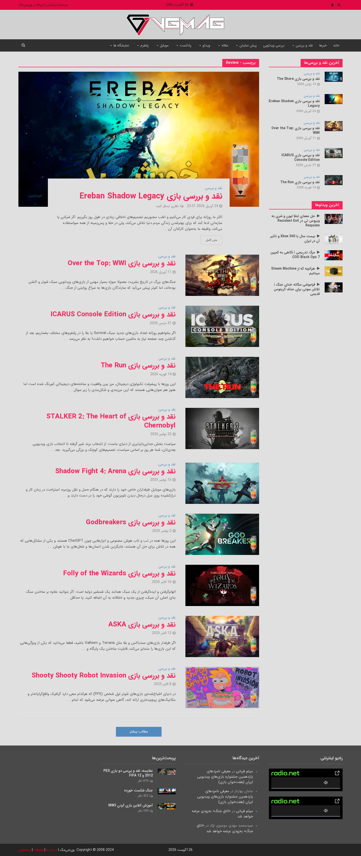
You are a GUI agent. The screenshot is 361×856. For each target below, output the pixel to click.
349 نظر (143, 810)
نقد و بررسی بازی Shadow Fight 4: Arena (115, 471)
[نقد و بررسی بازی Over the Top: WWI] (222, 275)
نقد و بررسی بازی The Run (138, 365)
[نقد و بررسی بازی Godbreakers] (222, 534)
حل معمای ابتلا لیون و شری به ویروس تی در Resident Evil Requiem (295, 221)
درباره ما (51, 850)
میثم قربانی (244, 771)
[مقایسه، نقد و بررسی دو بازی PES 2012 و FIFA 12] (167, 771)
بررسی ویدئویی (273, 45)
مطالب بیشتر (139, 731)
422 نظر (143, 795)
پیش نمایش (248, 45)
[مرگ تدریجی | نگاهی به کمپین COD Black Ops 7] (334, 255)
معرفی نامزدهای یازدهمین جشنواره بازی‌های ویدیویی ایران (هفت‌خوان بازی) (225, 776)
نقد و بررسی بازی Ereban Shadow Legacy (151, 196)
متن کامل (211, 240)
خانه (336, 45)
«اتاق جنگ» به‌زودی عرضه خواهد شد (222, 813)
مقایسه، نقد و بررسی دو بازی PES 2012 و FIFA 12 (128, 773)
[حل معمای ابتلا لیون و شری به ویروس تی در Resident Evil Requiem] (334, 219)
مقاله (225, 45)
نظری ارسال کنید (167, 206)
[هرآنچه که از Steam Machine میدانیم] (334, 271)
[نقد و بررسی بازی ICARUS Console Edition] (222, 326)
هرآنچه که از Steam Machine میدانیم (295, 271)
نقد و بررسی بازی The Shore (298, 79)
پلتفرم (144, 45)
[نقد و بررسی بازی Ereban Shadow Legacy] (138, 139)
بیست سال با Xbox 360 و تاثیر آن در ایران (295, 238)
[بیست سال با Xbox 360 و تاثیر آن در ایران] (334, 239)
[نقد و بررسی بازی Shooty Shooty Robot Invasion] (222, 687)
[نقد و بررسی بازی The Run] (222, 377)
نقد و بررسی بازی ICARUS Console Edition (113, 314)
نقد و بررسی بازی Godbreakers (131, 522)
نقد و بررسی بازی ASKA (142, 624)
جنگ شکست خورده (138, 790)
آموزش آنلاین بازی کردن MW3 (130, 805)
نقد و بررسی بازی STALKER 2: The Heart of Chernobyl (111, 421)
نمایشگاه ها (121, 45)
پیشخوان (24, 850)
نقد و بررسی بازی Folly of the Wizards (119, 573)
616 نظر (143, 780)
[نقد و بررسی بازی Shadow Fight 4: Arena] (222, 483)
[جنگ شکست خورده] (167, 791)
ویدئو (206, 45)
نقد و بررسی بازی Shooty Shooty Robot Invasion (104, 675)
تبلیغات (38, 850)
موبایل (164, 45)
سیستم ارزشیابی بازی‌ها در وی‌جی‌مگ (43, 4)
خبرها (323, 45)
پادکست (185, 45)
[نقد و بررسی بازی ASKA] (222, 636)
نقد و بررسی (304, 45)
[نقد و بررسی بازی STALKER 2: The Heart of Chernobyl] (222, 428)
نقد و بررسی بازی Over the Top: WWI (122, 263)
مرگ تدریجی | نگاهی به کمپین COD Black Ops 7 (295, 255)
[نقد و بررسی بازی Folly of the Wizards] (222, 585)
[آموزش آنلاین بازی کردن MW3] (167, 806)
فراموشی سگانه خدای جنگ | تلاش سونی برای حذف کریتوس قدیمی (297, 289)
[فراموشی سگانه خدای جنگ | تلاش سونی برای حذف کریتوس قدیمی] (334, 287)
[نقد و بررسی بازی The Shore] (334, 77)
